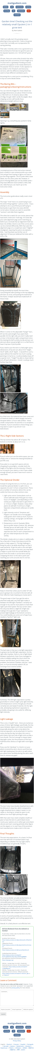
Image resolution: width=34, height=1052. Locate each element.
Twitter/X (6, 975)
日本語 (25, 1048)
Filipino (11, 1048)
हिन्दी (18, 1050)
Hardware (17, 15)
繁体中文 (13, 1050)
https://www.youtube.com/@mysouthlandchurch (15, 950)
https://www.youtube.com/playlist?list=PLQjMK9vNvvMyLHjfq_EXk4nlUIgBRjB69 (14, 956)
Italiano (12, 1046)
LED (12, 7)
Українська (3, 1048)
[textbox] (17, 998)
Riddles (6, 7)
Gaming (28, 7)
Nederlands (20, 1046)
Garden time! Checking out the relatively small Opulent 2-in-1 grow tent (17, 24)
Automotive (19, 7)
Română (28, 1046)
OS (13, 11)
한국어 (23, 1050)
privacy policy (16, 988)
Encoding (6, 11)
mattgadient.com (17, 3)
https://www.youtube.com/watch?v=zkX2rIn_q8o (15, 973)
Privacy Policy (17, 1041)
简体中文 (31, 1048)
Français (16, 1044)
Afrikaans (18, 1048)
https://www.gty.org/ (8, 960)
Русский (6, 1046)
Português (30, 1044)
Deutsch (9, 1044)
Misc (28, 11)
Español (23, 1044)
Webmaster (21, 11)
